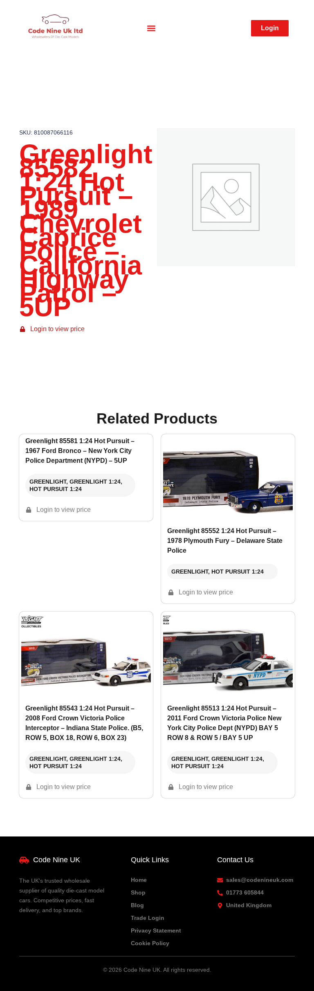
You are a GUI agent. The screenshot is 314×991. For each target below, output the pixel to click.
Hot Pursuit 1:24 (55, 489)
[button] (151, 28)
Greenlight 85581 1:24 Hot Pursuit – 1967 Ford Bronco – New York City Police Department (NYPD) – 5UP (80, 450)
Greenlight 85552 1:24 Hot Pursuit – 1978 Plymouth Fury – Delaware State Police (225, 540)
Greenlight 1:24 (95, 481)
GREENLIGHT (47, 481)
